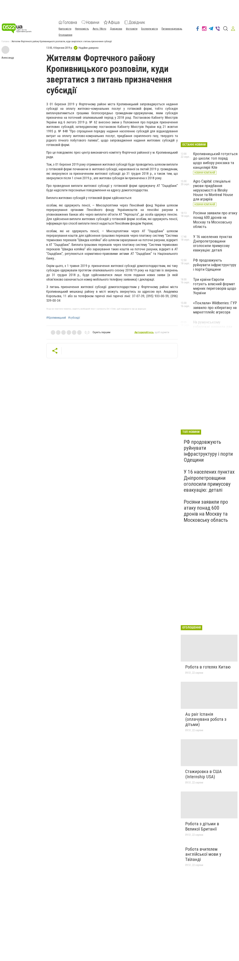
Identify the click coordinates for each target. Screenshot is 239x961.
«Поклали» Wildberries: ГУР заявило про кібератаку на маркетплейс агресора (215, 307)
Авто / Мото (99, 28)
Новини (92, 22)
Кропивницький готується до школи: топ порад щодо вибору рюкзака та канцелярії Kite (215, 161)
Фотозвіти (131, 28)
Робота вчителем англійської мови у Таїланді (203, 854)
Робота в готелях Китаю (208, 667)
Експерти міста (149, 28)
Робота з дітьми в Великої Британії (202, 826)
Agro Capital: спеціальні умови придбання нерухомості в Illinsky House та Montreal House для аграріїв (213, 190)
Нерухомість (82, 28)
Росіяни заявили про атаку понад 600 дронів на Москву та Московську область (215, 220)
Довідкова (116, 28)
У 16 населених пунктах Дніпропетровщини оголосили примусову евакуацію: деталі (212, 243)
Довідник (136, 22)
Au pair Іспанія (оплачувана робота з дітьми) (205, 719)
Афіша (114, 22)
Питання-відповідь (172, 28)
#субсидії (74, 317)
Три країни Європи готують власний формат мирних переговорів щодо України (214, 286)
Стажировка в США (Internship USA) (203, 774)
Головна (70, 22)
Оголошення (65, 34)
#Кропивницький (56, 317)
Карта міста (65, 28)
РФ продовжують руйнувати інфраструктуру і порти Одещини (214, 264)
